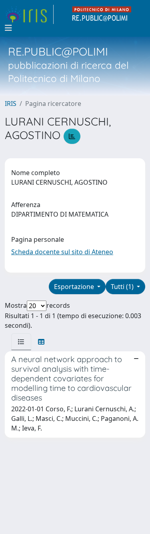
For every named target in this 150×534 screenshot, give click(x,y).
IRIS (10, 103)
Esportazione (75, 286)
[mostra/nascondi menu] (8, 28)
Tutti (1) (123, 286)
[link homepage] (29, 14)
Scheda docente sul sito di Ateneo (62, 251)
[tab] (21, 341)
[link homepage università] (102, 14)
